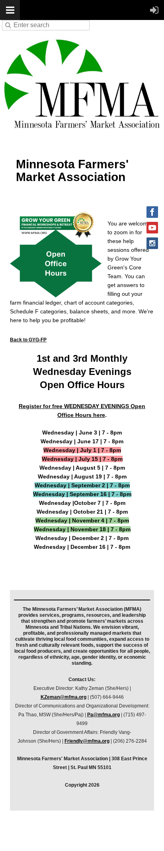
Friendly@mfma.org (86, 741)
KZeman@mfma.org (63, 697)
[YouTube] (152, 227)
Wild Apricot (89, 835)
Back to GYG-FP (28, 340)
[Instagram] (152, 243)
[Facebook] (152, 212)
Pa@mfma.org (103, 714)
